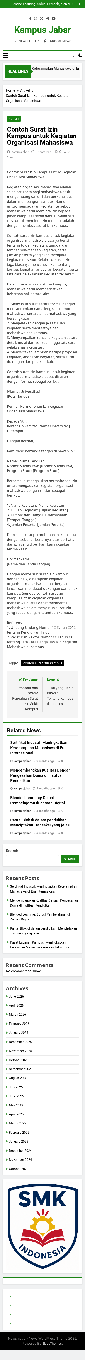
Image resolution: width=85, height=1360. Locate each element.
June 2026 (16, 997)
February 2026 (19, 1024)
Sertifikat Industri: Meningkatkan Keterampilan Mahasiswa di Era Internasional (38, 747)
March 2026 (17, 1014)
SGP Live (18, 1324)
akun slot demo (23, 1315)
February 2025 (19, 1133)
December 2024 (20, 1151)
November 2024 (20, 1160)
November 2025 (20, 1051)
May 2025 (16, 1105)
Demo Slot (20, 1305)
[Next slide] (79, 4)
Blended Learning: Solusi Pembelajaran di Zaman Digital (40, 4)
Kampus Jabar (42, 30)
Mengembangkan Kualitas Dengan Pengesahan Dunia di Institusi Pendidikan (40, 775)
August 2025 (18, 1078)
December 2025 (20, 1042)
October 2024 (18, 1169)
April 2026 (16, 1006)
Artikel (13, 119)
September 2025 (20, 1069)
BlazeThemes (52, 1343)
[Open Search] (72, 55)
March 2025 (17, 1123)
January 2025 (18, 1141)
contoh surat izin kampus (42, 663)
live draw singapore (26, 1296)
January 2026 (18, 1033)
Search (12, 850)
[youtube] (53, 18)
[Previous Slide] (73, 4)
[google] (47, 18)
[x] (42, 18)
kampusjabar (20, 152)
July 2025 (16, 1087)
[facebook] (30, 18)
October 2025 (18, 1060)
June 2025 (16, 1096)
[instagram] (36, 18)
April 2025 (16, 1114)
